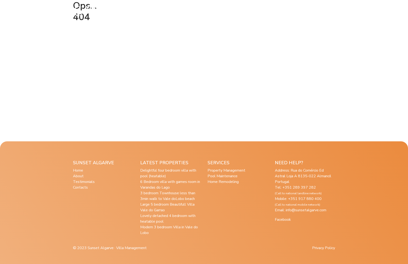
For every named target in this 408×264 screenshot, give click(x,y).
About (159, 11)
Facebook (283, 219)
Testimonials (244, 11)
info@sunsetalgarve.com (306, 210)
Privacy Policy (323, 248)
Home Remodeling (223, 181)
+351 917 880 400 (298, 201)
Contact (312, 11)
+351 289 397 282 (298, 190)
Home (78, 170)
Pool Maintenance (223, 176)
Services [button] (179, 11)
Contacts (80, 187)
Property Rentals (211, 11)
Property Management (226, 170)
